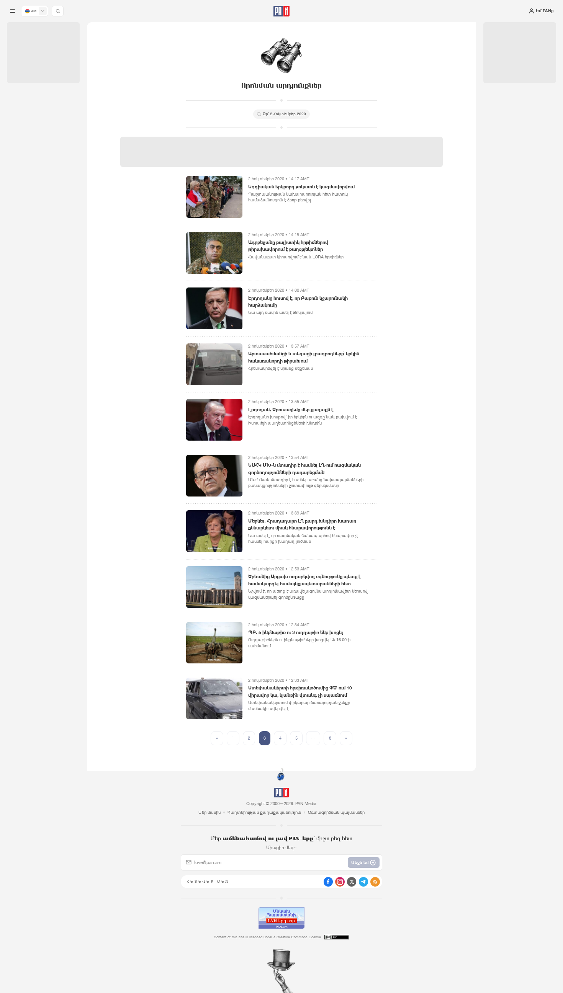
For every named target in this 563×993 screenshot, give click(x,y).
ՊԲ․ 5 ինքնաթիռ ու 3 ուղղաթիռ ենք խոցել (295, 632)
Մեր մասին (209, 812)
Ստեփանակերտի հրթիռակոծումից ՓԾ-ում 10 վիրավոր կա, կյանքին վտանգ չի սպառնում (300, 691)
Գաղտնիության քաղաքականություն (264, 812)
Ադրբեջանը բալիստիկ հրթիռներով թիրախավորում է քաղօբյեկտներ (288, 245)
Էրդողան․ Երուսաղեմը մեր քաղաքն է (291, 409)
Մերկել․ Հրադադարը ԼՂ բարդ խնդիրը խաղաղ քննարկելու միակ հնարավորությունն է (302, 524)
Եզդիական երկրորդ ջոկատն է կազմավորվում (301, 186)
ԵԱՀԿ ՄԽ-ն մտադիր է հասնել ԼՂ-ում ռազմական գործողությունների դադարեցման (304, 468)
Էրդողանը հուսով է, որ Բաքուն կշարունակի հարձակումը (298, 301)
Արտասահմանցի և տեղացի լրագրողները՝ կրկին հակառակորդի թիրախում (303, 357)
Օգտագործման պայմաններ (336, 812)
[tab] (353, 191)
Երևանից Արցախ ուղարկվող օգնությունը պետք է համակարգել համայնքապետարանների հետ (304, 579)
